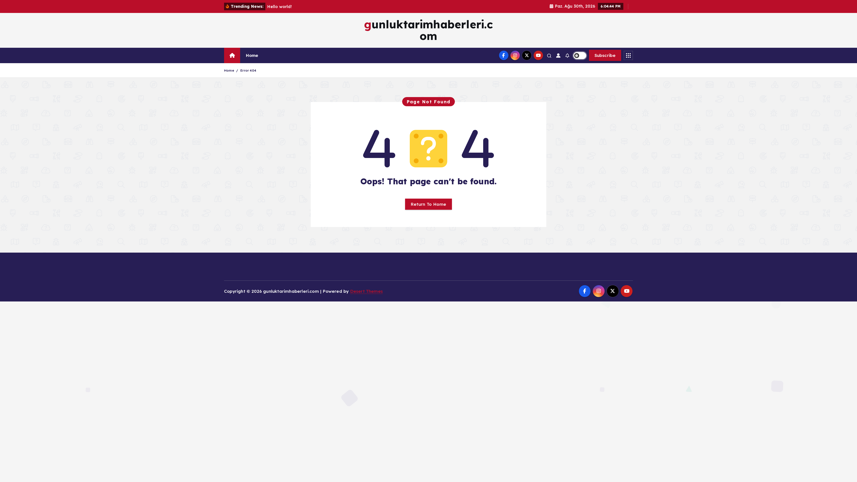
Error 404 (248, 70)
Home (252, 55)
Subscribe (605, 55)
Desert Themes (366, 291)
